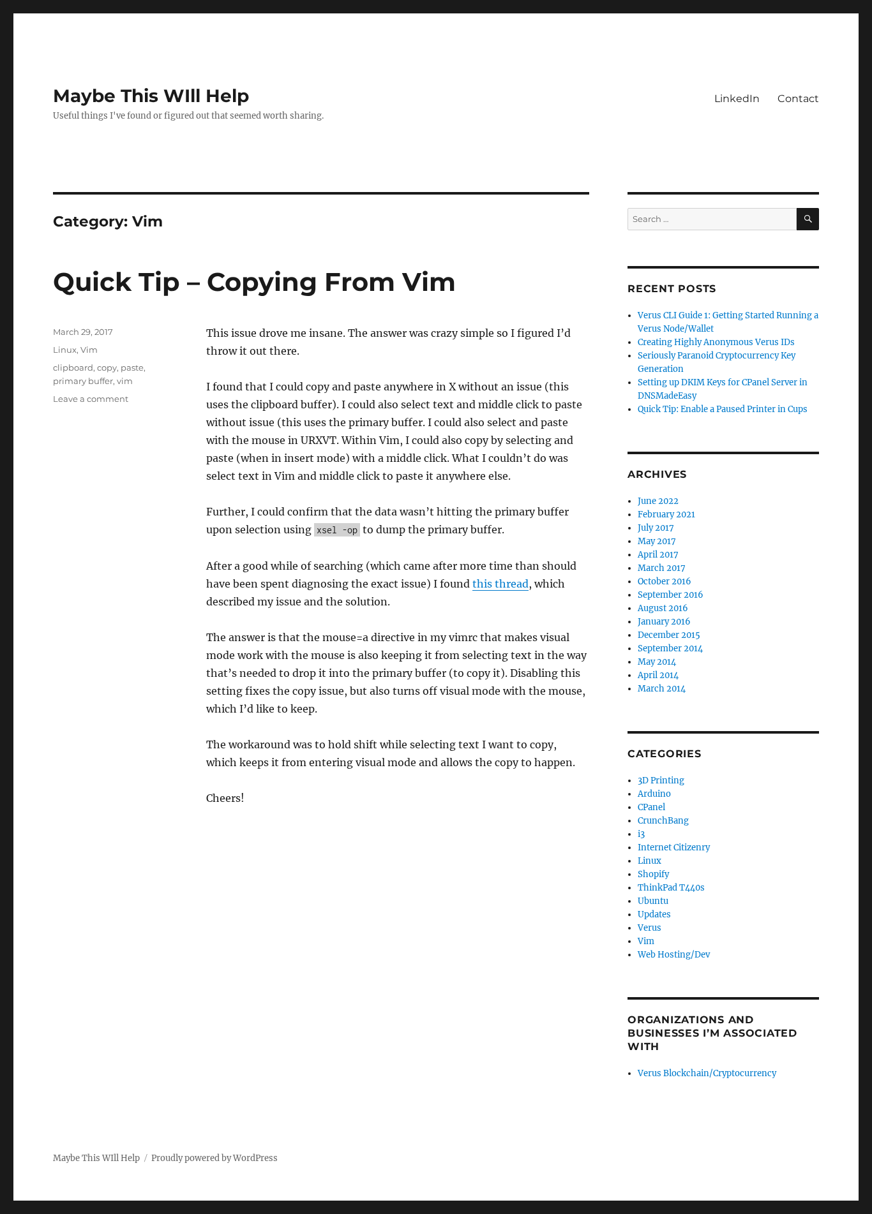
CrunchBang (663, 820)
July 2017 (656, 527)
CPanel (651, 807)
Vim (89, 349)
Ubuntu (653, 901)
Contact (798, 99)
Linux (65, 349)
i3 (641, 834)
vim (125, 381)
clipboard (73, 367)
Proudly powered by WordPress (214, 1158)
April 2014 (658, 675)
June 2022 (658, 501)
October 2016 (664, 581)
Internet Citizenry (674, 847)
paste (132, 367)
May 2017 (657, 541)
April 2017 (658, 554)
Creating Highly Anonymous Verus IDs (716, 342)
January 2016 (664, 621)
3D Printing (661, 780)
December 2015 (669, 635)
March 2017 (662, 568)
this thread (500, 583)
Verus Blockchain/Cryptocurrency (707, 1073)
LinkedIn (737, 99)
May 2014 (657, 661)
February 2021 (666, 514)
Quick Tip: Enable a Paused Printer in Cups (723, 409)
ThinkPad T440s (671, 887)
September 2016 (670, 594)
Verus (649, 927)
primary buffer (83, 381)
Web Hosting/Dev (674, 954)
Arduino (654, 793)
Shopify (653, 874)
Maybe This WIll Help (151, 96)
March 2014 (662, 688)
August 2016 (663, 608)
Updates (654, 914)
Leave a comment (90, 399)
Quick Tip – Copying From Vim (254, 281)
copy (107, 367)
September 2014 (670, 648)
